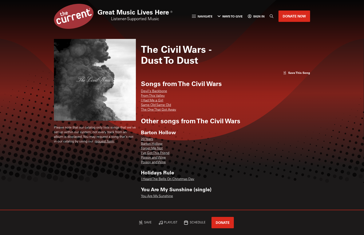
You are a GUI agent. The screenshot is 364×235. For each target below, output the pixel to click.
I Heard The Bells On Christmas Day (167, 179)
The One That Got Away (158, 110)
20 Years (147, 139)
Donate (223, 222)
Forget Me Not (152, 148)
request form (104, 141)
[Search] (271, 16)
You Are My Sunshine (157, 196)
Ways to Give (232, 16)
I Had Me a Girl (152, 100)
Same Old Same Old (156, 105)
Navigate (205, 16)
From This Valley (153, 96)
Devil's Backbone (154, 91)
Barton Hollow (151, 144)
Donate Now (294, 16)
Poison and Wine (153, 157)
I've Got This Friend (155, 153)
